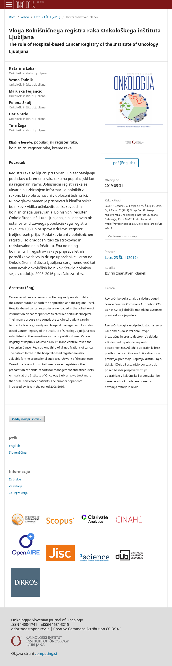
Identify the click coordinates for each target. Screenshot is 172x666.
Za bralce (15, 479)
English (14, 446)
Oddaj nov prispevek (26, 419)
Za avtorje (15, 486)
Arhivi (25, 17)
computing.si (46, 653)
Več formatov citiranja (122, 236)
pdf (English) (123, 162)
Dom (12, 17)
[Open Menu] (8, 4)
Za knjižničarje (18, 493)
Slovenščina (18, 452)
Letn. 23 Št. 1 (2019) (47, 17)
